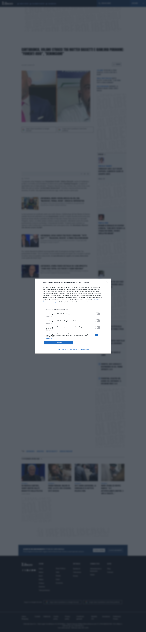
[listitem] (73, 309)
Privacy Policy (84, 349)
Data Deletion (62, 349)
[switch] (97, 314)
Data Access (73, 349)
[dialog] (73, 316)
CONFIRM (58, 342)
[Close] (107, 282)
